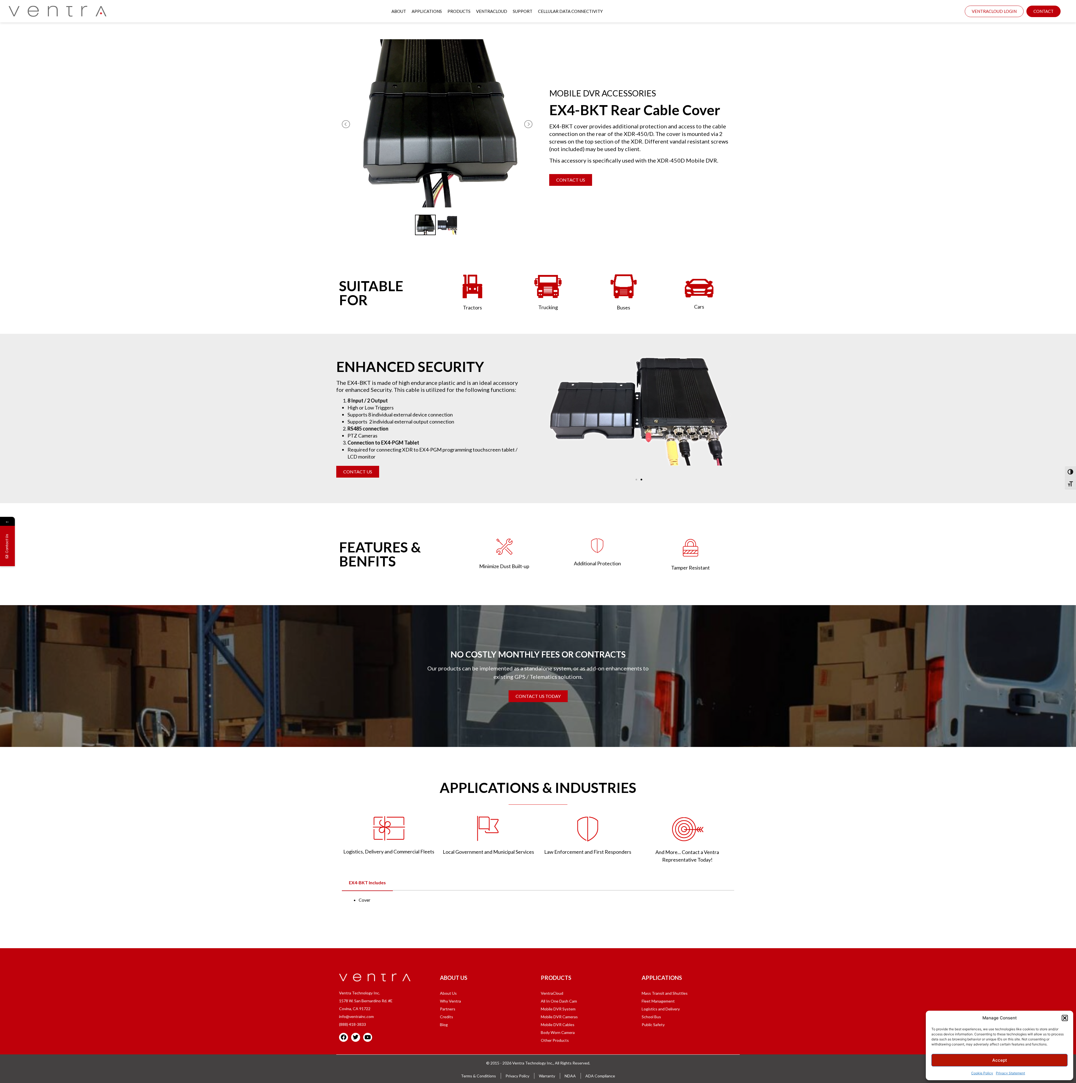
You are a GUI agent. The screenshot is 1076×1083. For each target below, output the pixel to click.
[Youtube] (367, 1037)
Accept (999, 1060)
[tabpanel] (538, 900)
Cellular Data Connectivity (570, 11)
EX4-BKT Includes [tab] (367, 882)
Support (522, 11)
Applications (427, 11)
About (398, 11)
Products (458, 11)
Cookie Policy (982, 1073)
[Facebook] (343, 1037)
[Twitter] (355, 1037)
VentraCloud (491, 11)
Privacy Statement (1010, 1073)
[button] (1065, 1018)
